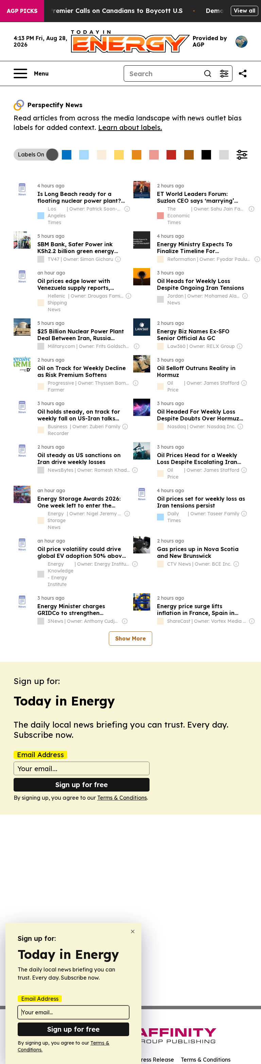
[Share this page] (242, 73)
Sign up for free (81, 784)
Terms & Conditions (122, 797)
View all (244, 10)
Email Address (40, 755)
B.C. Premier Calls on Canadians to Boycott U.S (109, 11)
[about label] (40, 215)
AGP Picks (22, 10)
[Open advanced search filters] (224, 73)
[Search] (207, 73)
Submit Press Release (146, 1059)
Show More (130, 638)
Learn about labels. (130, 127)
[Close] (132, 931)
